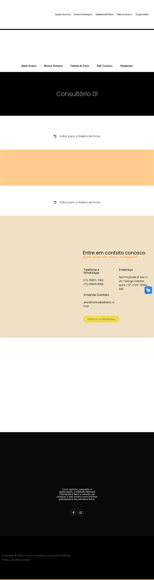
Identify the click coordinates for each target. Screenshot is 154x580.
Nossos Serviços (83, 14)
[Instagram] (80, 512)
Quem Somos (62, 14)
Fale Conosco (124, 14)
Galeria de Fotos (104, 14)
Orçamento (142, 14)
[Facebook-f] (73, 512)
